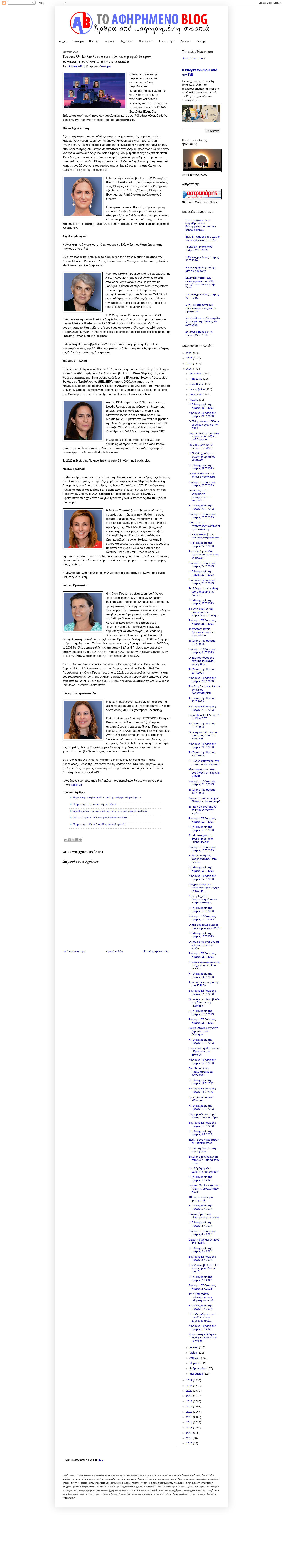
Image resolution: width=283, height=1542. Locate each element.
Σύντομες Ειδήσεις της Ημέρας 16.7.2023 (202, 918)
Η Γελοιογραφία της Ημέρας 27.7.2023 (201, 544)
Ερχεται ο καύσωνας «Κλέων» (201, 1098)
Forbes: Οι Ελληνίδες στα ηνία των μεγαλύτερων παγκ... (204, 1188)
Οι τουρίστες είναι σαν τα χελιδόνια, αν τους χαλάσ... (204, 945)
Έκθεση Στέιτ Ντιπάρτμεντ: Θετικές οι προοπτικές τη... (204, 526)
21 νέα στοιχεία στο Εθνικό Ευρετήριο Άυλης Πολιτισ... (201, 838)
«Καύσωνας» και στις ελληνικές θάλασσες (202, 475)
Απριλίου (195, 1357)
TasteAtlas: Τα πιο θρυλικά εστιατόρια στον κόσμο (201, 632)
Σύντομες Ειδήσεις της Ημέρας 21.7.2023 (202, 745)
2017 (189, 1406)
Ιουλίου (194, 399)
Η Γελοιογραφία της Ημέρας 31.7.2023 (201, 406)
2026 (189, 353)
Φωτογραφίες (146, 41)
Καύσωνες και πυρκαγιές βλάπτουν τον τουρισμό (204, 800)
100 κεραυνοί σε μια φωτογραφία (201, 1198)
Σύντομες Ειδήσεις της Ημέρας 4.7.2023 (202, 1232)
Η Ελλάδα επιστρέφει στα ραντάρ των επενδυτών (204, 762)
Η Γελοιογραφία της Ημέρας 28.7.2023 (201, 507)
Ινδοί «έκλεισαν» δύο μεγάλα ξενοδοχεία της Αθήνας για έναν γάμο (202, 321)
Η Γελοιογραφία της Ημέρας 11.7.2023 (201, 1081)
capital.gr (76, 784)
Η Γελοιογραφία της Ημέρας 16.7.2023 (201, 909)
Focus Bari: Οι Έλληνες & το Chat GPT (204, 716)
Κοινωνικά (110, 41)
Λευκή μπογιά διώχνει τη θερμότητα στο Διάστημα (203, 1031)
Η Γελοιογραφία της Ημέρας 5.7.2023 (200, 1207)
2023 (189, 368)
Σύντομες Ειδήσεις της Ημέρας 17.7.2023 (202, 877)
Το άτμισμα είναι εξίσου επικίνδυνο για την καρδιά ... (202, 810)
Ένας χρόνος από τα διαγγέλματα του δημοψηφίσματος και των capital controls (200, 224)
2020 (189, 1390)
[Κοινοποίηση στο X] (73, 840)
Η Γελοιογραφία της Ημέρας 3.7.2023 (200, 1250)
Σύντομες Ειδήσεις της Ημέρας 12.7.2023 (202, 1061)
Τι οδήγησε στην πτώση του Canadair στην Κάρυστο (203, 591)
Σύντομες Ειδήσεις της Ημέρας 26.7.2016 (199, 248)
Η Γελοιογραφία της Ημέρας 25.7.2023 (201, 602)
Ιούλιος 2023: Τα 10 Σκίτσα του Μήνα (201, 446)
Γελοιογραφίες (167, 41)
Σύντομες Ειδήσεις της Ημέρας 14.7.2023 (202, 992)
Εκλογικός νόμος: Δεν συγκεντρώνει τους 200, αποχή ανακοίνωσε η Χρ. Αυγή (200, 282)
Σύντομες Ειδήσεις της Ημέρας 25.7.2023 (202, 622)
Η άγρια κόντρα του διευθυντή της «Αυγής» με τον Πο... (204, 887)
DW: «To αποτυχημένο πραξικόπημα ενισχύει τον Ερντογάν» (201, 308)
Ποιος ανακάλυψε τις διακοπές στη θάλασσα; (204, 536)
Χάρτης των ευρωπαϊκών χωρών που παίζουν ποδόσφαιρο (204, 436)
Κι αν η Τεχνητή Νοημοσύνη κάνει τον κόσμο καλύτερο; (203, 899)
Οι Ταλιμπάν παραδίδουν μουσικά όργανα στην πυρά (204, 424)
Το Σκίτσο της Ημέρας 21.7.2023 (202, 725)
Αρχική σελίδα (114, 951)
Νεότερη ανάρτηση (75, 951)
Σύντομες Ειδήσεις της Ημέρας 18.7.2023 (202, 848)
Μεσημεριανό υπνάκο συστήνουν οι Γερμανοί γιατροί (204, 772)
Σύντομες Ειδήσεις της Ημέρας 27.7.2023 (202, 564)
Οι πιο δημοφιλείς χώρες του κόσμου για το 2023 (204, 926)
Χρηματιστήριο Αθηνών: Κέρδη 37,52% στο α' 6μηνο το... (203, 1337)
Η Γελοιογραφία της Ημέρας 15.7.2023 (201, 935)
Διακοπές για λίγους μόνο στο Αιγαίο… (204, 1241)
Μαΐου (193, 1352)
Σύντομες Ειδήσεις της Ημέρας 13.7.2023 (202, 1021)
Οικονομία (78, 41)
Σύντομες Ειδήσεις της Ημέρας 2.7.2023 (202, 1287)
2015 (189, 1417)
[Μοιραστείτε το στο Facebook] (77, 840)
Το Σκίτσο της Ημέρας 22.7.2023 (202, 700)
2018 (189, 1401)
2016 (189, 1411)
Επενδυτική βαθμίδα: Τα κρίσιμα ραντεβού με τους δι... (203, 1268)
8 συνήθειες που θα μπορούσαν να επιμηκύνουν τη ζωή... (203, 612)
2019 (189, 1395)
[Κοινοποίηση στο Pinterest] (80, 840)
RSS (100, 1459)
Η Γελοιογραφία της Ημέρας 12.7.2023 (201, 1041)
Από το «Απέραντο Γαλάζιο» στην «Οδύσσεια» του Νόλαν (100, 817)
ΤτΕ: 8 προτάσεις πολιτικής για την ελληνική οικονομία (201, 1297)
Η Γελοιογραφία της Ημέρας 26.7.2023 (201, 573)
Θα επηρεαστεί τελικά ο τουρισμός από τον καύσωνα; (203, 735)
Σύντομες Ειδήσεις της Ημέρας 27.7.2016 (199, 333)
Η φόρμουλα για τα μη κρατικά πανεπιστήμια (203, 1116)
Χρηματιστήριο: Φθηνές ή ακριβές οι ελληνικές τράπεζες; (99, 824)
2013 (189, 1427)
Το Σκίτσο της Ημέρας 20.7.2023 (202, 754)
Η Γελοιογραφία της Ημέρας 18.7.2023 (201, 828)
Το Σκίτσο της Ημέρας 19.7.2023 (202, 791)
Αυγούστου (196, 394)
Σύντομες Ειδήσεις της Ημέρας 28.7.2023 (202, 515)
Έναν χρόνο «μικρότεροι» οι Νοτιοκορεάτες (204, 1141)
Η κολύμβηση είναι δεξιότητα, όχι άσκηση (203, 1170)
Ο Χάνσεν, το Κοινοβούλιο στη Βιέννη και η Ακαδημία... (204, 1002)
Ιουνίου (194, 1347)
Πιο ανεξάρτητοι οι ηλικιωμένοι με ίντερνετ (204, 1215)
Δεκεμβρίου (196, 373)
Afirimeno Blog (77, 66)
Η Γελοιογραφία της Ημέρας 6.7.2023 (200, 1178)
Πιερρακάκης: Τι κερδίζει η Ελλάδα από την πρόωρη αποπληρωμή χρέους (107, 797)
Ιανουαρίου (196, 1373)
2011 (189, 1438)
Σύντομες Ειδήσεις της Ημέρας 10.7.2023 (202, 1124)
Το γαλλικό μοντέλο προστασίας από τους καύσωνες (203, 554)
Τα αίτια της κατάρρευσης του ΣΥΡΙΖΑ (204, 984)
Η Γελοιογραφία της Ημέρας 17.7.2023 (201, 869)
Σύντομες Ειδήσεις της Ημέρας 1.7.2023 (202, 1327)
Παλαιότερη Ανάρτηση (156, 951)
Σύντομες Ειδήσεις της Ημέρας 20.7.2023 (202, 783)
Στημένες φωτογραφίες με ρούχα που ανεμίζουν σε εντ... (204, 965)
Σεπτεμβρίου (197, 389)
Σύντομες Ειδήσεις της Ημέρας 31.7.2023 (202, 414)
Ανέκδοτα (185, 41)
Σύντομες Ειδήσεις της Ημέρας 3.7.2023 (202, 1258)
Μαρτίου (194, 1363)
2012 (189, 1432)
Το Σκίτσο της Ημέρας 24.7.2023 (202, 642)
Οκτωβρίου (196, 383)
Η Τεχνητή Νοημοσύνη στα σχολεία (202, 1150)
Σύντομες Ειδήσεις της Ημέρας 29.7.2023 (202, 483)
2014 (189, 1422)
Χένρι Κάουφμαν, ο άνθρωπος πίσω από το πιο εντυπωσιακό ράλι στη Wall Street (110, 811)
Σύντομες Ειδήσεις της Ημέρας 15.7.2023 (202, 955)
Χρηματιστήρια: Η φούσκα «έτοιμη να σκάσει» (94, 804)
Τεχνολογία (127, 41)
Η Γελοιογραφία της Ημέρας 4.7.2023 (200, 1224)
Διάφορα (201, 41)
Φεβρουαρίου (197, 1368)
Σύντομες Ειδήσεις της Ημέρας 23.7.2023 (202, 679)
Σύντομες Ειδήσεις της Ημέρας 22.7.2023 (202, 708)
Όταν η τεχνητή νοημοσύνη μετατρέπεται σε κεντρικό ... (200, 495)
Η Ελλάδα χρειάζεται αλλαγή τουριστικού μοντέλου (202, 456)
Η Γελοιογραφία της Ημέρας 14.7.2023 (201, 975)
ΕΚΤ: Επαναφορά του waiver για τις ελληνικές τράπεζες (202, 238)
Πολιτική (93, 41)
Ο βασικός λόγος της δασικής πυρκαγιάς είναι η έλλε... (202, 661)
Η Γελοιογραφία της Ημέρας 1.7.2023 (200, 1307)
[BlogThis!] (69, 840)
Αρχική (63, 41)
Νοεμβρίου (196, 378)
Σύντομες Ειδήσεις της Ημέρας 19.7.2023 (202, 820)
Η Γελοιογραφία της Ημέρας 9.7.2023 (200, 1133)
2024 (189, 363)
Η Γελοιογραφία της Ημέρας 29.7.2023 (201, 467)
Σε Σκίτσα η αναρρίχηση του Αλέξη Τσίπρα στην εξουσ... (204, 1160)
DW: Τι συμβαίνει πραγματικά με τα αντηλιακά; (201, 1071)
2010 (189, 1443)
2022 (189, 1380)
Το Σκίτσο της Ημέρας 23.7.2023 (202, 671)
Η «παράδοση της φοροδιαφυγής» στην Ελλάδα (203, 859)
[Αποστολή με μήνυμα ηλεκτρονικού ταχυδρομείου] (66, 840)
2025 (189, 358)
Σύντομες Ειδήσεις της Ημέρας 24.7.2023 (202, 651)
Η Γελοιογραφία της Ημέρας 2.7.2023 (200, 1278)
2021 (189, 1385)
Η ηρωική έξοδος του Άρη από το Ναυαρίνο (200, 269)
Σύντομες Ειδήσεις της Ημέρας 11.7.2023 (202, 1090)
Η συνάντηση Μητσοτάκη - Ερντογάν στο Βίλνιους (204, 1051)
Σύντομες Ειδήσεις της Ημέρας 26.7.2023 (202, 581)
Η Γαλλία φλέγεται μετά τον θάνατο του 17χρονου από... (202, 1317)
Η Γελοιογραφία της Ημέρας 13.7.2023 (201, 1012)
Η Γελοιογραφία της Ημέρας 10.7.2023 (201, 1107)
